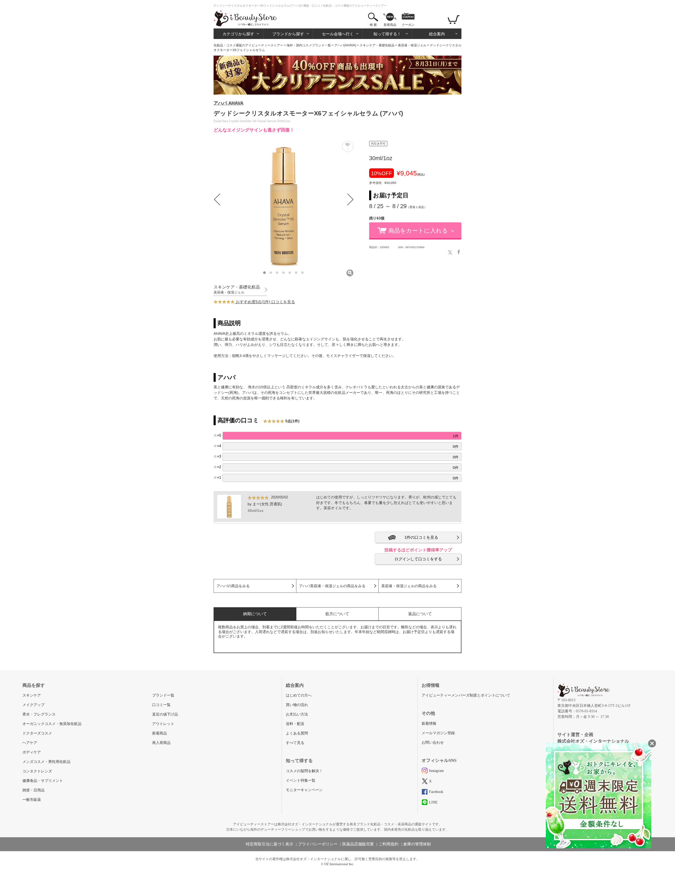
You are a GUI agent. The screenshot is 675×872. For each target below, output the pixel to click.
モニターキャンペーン (304, 790)
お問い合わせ (433, 742)
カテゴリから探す (238, 34)
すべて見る (295, 743)
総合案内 (437, 34)
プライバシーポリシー (318, 844)
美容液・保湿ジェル (412, 45)
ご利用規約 (388, 844)
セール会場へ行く (338, 34)
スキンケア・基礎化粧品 (377, 45)
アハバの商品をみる (233, 586)
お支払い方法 (297, 714)
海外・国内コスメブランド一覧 (309, 45)
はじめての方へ (299, 695)
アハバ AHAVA (228, 103)
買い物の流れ (297, 705)
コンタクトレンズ (37, 771)
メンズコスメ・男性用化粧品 (46, 762)
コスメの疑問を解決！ (304, 771)
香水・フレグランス (39, 714)
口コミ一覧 (161, 705)
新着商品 (390, 25)
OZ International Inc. (339, 864)
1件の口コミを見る (421, 537)
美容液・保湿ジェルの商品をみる (409, 586)
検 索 (373, 25)
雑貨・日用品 (33, 790)
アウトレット (163, 724)
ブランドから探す (288, 34)
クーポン (408, 25)
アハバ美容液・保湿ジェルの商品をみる (332, 586)
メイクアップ (33, 705)
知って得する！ (387, 34)
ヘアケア (29, 743)
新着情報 (429, 724)
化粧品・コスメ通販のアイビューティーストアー (248, 45)
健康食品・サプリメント (42, 781)
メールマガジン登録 (438, 733)
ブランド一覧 (163, 695)
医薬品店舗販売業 (358, 844)
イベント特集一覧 (300, 780)
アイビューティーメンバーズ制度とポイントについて (466, 695)
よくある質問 (297, 733)
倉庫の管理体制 (417, 844)
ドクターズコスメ (37, 733)
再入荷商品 (161, 743)
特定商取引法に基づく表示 (269, 844)
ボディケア (31, 752)
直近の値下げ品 (165, 714)
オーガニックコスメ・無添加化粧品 (51, 724)
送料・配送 (295, 724)
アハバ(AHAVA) (345, 45)
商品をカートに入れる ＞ (421, 230)
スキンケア (31, 695)
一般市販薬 (31, 800)
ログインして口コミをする (418, 559)
